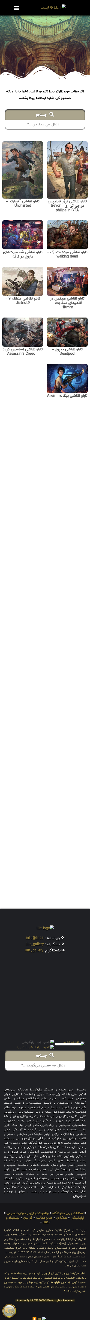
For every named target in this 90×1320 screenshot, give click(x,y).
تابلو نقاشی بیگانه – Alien (67, 395)
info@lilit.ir (35, 938)
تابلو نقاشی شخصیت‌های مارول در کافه (22, 254)
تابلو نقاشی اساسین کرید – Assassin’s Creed (23, 351)
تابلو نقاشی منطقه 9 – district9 (23, 301)
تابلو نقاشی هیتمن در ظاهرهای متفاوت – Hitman (67, 303)
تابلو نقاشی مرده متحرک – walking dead (67, 254)
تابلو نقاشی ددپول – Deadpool (67, 351)
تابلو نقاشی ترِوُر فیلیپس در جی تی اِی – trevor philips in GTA (67, 206)
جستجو (42, 115)
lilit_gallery (35, 944)
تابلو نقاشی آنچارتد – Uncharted (22, 203)
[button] (16, 7)
